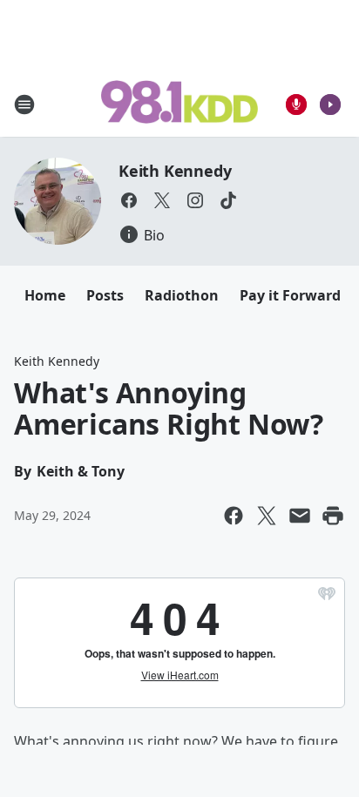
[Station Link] (179, 103)
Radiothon (182, 295)
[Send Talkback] (296, 104)
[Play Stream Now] (330, 104)
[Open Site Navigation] (24, 104)
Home (44, 295)
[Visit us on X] (162, 200)
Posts (105, 295)
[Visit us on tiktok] (228, 200)
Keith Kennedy (175, 170)
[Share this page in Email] (300, 515)
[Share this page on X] (266, 515)
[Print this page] (333, 515)
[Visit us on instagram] (195, 200)
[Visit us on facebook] (129, 200)
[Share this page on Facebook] (233, 515)
